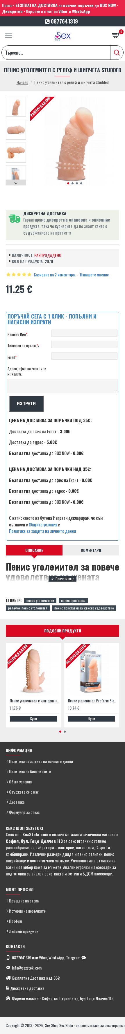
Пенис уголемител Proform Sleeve (92, 700)
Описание (34, 550)
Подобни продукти (62, 631)
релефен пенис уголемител (27, 607)
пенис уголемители (40, 600)
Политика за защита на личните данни (42, 531)
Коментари (91, 550)
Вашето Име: (18, 334)
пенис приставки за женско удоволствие (84, 607)
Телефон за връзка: (23, 345)
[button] (68, 183)
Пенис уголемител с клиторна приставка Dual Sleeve (34, 700)
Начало (22, 82)
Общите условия (43, 524)
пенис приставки (73, 600)
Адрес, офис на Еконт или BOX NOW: (27, 371)
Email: (12, 357)
